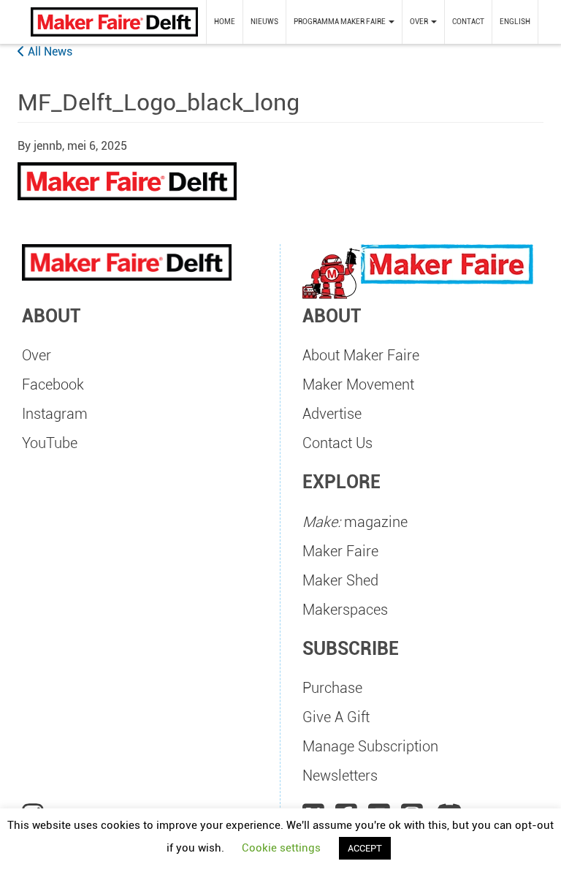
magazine (355, 522)
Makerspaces (345, 609)
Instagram (55, 413)
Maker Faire (340, 551)
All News (48, 51)
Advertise (332, 413)
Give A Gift (336, 717)
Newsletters (340, 775)
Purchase (332, 688)
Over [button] (420, 22)
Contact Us (337, 443)
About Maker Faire (360, 355)
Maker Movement (358, 384)
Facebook (53, 384)
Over (36, 355)
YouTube (49, 443)
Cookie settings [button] (281, 847)
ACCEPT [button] (365, 848)
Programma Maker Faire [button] (340, 22)
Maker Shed (340, 580)
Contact (468, 22)
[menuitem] (224, 22)
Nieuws (264, 22)
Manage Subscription (370, 746)
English (515, 22)
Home (224, 22)
